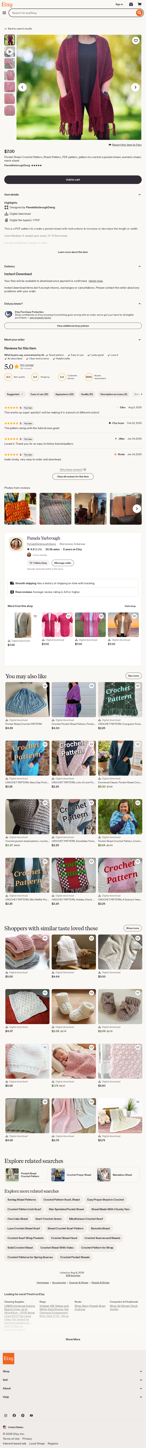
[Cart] (139, 4)
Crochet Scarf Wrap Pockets (27, 1239)
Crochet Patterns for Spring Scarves (31, 1258)
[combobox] (72, 13)
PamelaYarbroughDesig (17, 165)
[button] (63, 563)
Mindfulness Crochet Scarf (87, 1220)
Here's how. (96, 281)
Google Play (42, 1407)
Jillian (121, 438)
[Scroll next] (142, 394)
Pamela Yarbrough (43, 538)
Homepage (43, 1282)
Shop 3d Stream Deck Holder (124, 1307)
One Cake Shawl (19, 1220)
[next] (137, 508)
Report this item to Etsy (127, 144)
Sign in (119, 4)
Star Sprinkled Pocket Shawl (68, 1210)
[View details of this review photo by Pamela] (91, 509)
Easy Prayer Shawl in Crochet (107, 1201)
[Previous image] (22, 87)
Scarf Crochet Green (50, 1220)
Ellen (123, 407)
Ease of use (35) (39, 394)
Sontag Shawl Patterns (23, 1201)
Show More (73, 1339)
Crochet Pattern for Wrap (98, 1249)
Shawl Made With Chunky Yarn (112, 1210)
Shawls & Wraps (101, 1282)
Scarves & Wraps (78, 1282)
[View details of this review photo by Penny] (56, 509)
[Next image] (135, 87)
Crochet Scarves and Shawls (104, 1239)
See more (133, 675)
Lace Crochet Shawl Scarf (25, 1230)
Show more (132, 928)
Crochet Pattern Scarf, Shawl (63, 1201)
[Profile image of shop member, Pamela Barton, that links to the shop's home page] (29, 555)
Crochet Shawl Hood (65, 1239)
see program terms (40, 317)
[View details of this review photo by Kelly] (20, 509)
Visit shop (130, 606)
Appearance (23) (64, 394)
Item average (27, 365)
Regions (53, 1443)
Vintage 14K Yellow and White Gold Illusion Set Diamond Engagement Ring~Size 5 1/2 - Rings (54, 1311)
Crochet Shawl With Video (58, 1249)
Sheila (121, 454)
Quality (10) (87, 394)
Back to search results (20, 28)
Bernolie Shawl (102, 1230)
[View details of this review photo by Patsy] (126, 509)
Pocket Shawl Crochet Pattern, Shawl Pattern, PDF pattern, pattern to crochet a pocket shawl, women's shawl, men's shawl (72, 158)
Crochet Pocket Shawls (76, 1258)
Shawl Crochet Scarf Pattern (67, 1230)
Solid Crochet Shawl (21, 1249)
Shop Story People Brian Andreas (90, 1307)
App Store (15, 1407)
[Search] (139, 13)
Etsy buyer (118, 423)
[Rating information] (28, 549)
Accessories (59, 1282)
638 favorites (73, 1275)
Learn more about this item (73, 252)
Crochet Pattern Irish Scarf (26, 1210)
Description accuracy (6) (113, 394)
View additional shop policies (73, 325)
